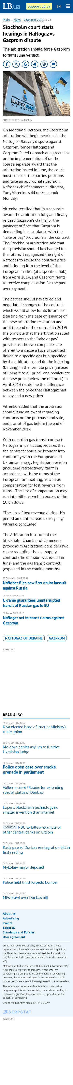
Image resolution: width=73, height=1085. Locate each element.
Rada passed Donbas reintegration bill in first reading (36, 850)
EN (59, 6)
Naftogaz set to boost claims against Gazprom (33, 620)
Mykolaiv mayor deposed (23, 867)
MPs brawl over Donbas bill (25, 897)
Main (6, 19)
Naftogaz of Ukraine (24, 638)
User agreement (14, 937)
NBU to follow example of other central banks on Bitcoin (32, 830)
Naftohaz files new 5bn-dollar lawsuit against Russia (34, 585)
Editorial (9, 928)
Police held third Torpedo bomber (30, 882)
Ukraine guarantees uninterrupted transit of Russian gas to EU (31, 602)
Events (7, 923)
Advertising (11, 918)
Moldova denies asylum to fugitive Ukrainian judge (31, 749)
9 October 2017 (33, 20)
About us (9, 913)
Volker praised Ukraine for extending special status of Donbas (33, 790)
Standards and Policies (18, 932)
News (17, 19)
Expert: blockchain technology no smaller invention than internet (30, 810)
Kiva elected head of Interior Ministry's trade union (34, 729)
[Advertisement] (36, 680)
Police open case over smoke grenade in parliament (29, 769)
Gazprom (57, 638)
